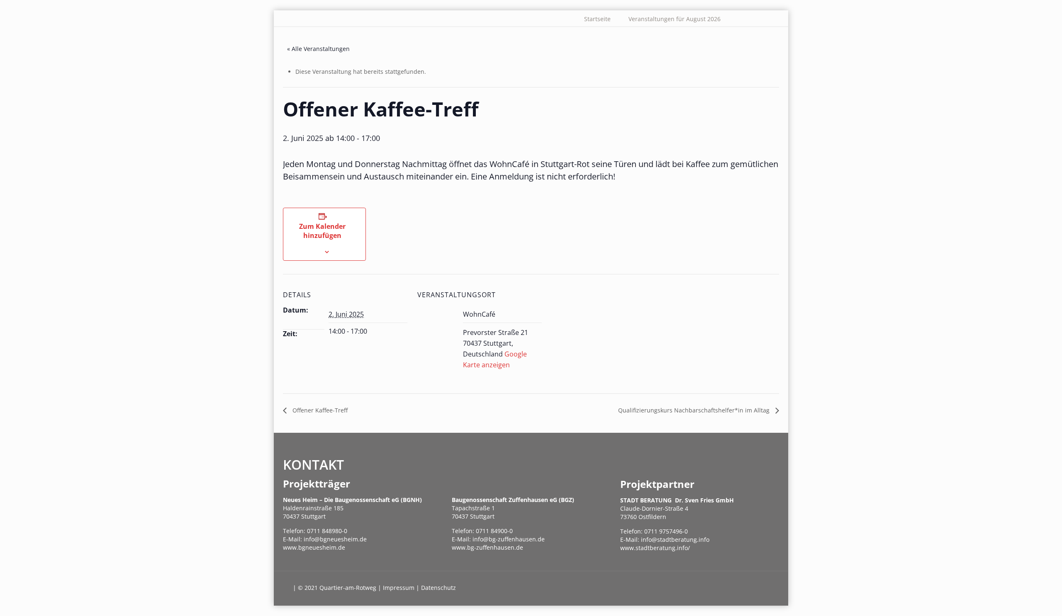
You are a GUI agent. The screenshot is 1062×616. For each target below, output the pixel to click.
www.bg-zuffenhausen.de (487, 547)
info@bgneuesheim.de (335, 539)
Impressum (398, 588)
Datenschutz (438, 588)
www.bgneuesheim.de (314, 547)
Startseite (597, 19)
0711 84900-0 (494, 531)
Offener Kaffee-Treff (319, 410)
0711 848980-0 (327, 531)
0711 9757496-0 (666, 531)
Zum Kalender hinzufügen (322, 231)
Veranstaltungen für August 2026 (674, 19)
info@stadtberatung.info (675, 539)
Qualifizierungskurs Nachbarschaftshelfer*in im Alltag (694, 410)
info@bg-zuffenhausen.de (509, 539)
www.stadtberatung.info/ (655, 548)
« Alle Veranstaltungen (318, 49)
